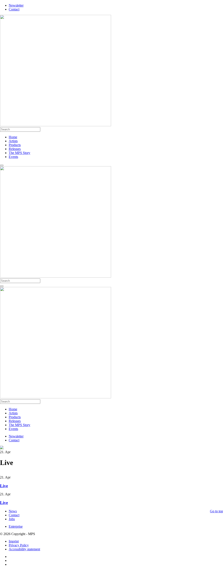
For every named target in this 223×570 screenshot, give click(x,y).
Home (13, 137)
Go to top (216, 511)
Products (15, 145)
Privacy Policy (19, 545)
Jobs (12, 519)
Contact (14, 9)
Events (13, 157)
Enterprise (16, 526)
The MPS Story (19, 153)
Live (4, 486)
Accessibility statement (24, 549)
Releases (15, 149)
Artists (13, 141)
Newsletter (16, 5)
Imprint (14, 541)
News (13, 511)
